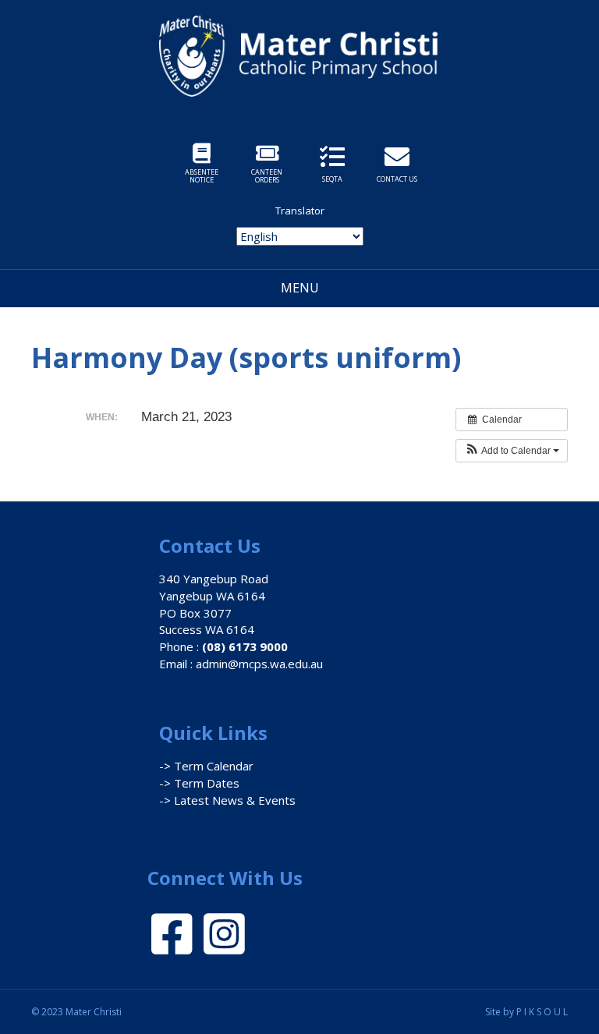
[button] (511, 451)
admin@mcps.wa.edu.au (259, 663)
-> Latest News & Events (227, 800)
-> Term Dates (199, 783)
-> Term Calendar (206, 766)
